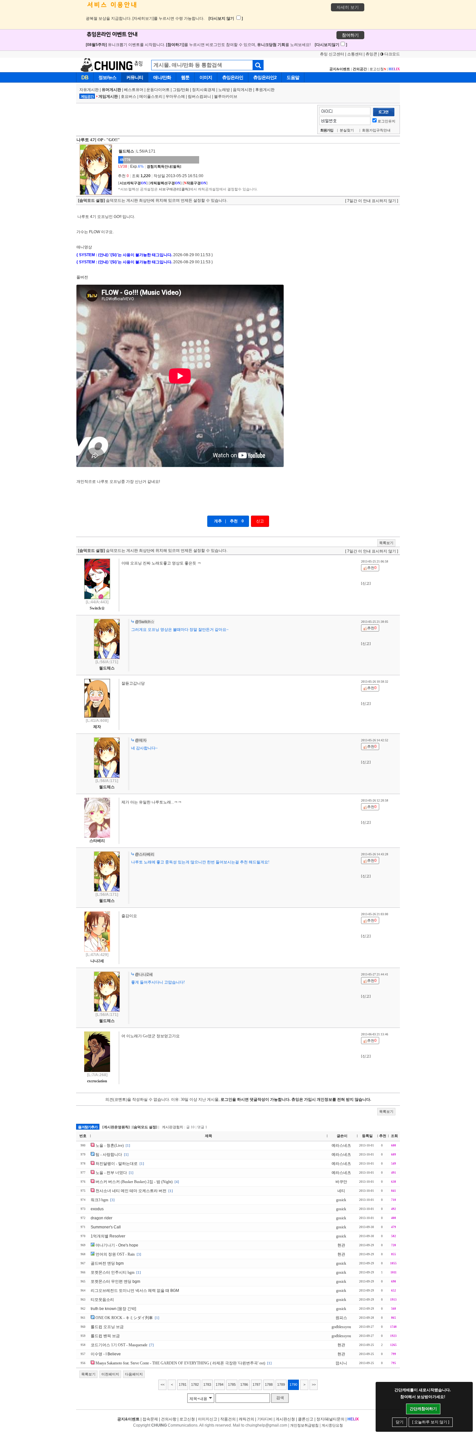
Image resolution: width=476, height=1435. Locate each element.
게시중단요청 (332, 1425)
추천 (234, 521)
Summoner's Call (106, 1227)
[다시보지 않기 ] (226, 18)
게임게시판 (108, 96)
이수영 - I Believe (106, 1354)
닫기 (399, 1422)
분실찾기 (347, 130)
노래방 (224, 89)
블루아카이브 (225, 96)
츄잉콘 (371, 54)
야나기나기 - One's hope (117, 1245)
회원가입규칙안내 (376, 130)
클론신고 (305, 1419)
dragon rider (101, 1218)
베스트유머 (133, 89)
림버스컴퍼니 (199, 96)
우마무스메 (175, 96)
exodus (97, 1209)
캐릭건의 (246, 1419)
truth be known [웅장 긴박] (113, 1308)
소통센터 (355, 54)
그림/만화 (181, 89)
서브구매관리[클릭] (174, 189)
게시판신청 (285, 1419)
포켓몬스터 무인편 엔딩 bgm (115, 1281)
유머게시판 (111, 89)
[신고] (366, 583)
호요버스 (128, 96)
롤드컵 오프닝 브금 (107, 1327)
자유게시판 (89, 89)
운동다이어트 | (159, 89)
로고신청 (377, 69)
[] (133, 183)
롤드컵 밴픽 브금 (105, 1336)
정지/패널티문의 (330, 1419)
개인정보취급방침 (304, 1425)
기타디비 (265, 1419)
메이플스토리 (151, 96)
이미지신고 (207, 1419)
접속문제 (150, 1419)
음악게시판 (242, 89)
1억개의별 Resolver (108, 1236)
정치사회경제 (203, 89)
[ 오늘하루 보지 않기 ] (430, 1422)
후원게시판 (265, 89)
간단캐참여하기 (423, 1409)
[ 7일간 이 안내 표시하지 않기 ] (371, 201)
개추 (218, 521)
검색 (280, 1397)
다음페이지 (134, 1374)
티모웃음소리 (102, 1299)
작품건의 (228, 1419)
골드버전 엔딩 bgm (107, 1263)
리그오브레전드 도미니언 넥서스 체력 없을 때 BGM (135, 1290)
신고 (260, 521)
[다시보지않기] (331, 44)
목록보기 (386, 543)
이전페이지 (110, 1374)
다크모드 (391, 54)
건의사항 (168, 1419)
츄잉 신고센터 (332, 54)
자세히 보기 (347, 7)
